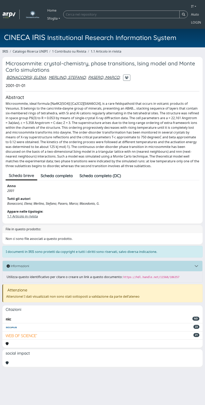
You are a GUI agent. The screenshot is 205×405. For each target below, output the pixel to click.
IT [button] (192, 6)
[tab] (127, 176)
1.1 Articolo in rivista (106, 51)
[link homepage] (11, 14)
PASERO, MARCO (103, 77)
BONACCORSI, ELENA (26, 77)
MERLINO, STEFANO (67, 77)
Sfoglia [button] (52, 18)
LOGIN (196, 22)
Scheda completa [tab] (57, 175)
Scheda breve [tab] (21, 175)
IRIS (5, 51)
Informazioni (19, 266)
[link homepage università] (32, 14)
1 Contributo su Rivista (69, 51)
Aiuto (195, 14)
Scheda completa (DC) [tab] (100, 175)
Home (51, 10)
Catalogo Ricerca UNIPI (30, 51)
